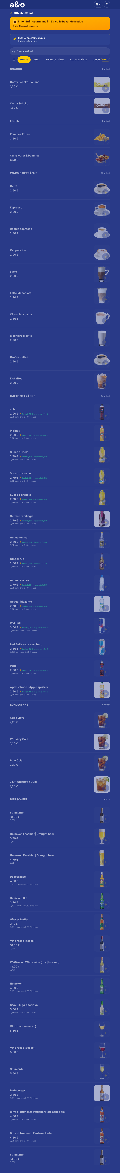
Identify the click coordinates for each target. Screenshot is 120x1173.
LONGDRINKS (99, 59)
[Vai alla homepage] (18, 4)
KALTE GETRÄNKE (78, 59)
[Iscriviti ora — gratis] (107, 4)
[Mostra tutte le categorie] (13, 59)
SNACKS (24, 59)
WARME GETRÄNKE (55, 59)
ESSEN (37, 59)
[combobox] (60, 51)
